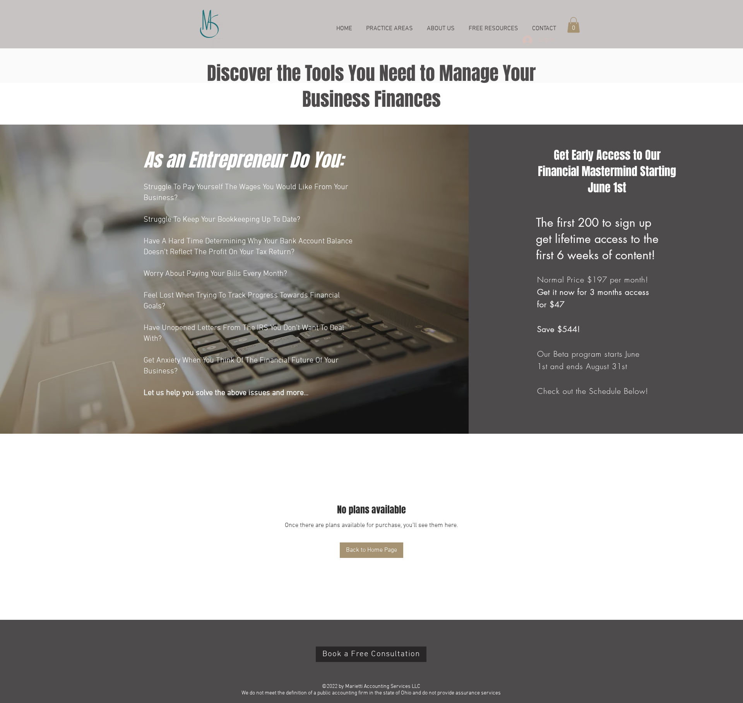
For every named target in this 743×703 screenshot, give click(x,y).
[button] (573, 25)
